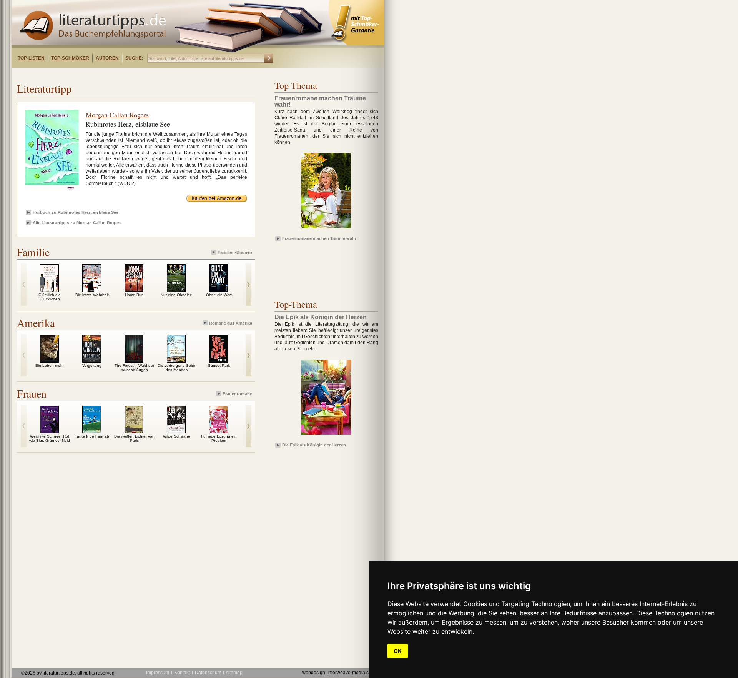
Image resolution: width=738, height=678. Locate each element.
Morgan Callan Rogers (117, 114)
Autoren (107, 58)
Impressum (157, 672)
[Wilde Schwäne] (176, 431)
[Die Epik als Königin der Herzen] (326, 435)
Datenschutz (208, 672)
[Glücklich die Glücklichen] (49, 290)
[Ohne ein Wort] (218, 290)
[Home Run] (134, 290)
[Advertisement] (111, 74)
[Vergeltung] (92, 360)
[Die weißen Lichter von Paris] (134, 431)
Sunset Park (219, 365)
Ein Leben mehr (49, 365)
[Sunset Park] (218, 360)
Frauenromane (237, 393)
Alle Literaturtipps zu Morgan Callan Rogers (77, 222)
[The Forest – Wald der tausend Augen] (134, 360)
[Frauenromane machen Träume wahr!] (326, 228)
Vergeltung (91, 365)
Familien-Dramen (235, 252)
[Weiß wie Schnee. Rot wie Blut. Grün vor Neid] (49, 431)
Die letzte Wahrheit (92, 295)
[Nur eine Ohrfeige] (176, 290)
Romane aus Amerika (230, 323)
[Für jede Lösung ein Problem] (218, 431)
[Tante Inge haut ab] (92, 431)
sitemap (234, 672)
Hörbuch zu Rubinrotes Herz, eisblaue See (75, 212)
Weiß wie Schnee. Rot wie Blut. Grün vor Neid (49, 438)
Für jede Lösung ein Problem (219, 438)
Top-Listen (31, 58)
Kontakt (182, 672)
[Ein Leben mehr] (49, 360)
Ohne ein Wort (219, 295)
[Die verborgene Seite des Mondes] (176, 360)
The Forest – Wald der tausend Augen (134, 367)
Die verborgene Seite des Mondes (176, 367)
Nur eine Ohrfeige (176, 295)
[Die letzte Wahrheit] (92, 290)
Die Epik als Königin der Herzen (314, 445)
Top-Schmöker (70, 58)
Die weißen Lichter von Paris (134, 438)
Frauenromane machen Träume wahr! (320, 238)
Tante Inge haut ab (92, 436)
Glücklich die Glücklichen (49, 297)
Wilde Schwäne (176, 436)
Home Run (134, 295)
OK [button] (398, 651)
